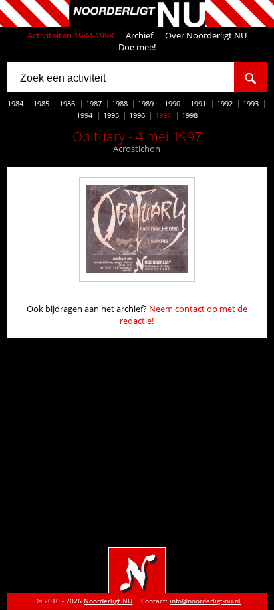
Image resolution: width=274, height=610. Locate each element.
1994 (84, 115)
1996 (137, 115)
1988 (120, 103)
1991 (198, 103)
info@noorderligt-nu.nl (205, 601)
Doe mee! (137, 47)
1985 (41, 103)
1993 (251, 103)
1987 (94, 103)
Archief (139, 35)
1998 (190, 115)
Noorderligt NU (108, 601)
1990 (172, 103)
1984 (15, 103)
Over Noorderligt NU (206, 35)
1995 (111, 115)
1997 (163, 115)
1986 (67, 103)
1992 (225, 103)
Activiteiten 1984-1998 (70, 35)
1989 (146, 103)
